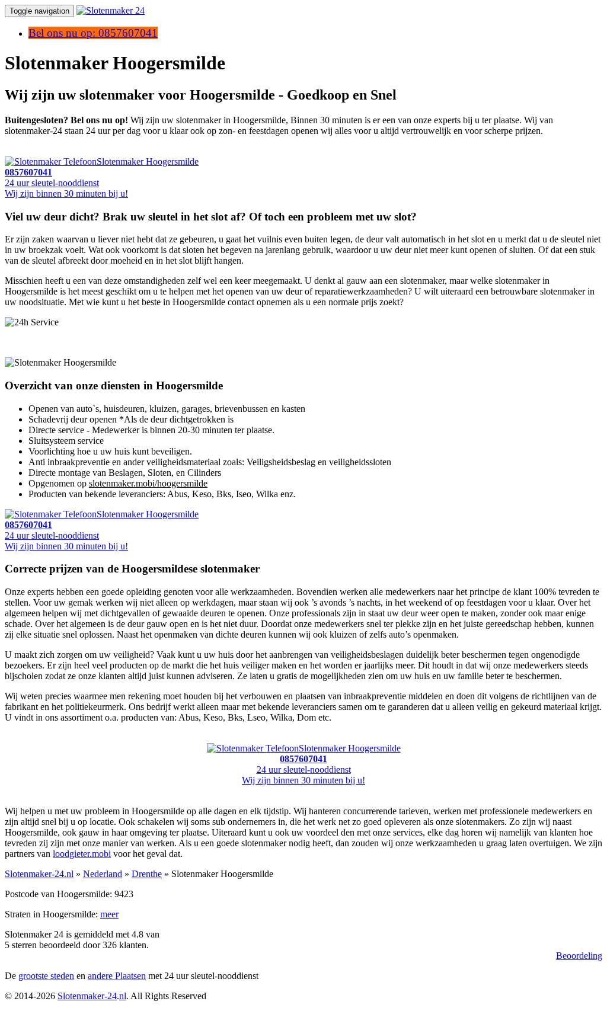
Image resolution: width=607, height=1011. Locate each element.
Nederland (102, 874)
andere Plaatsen (117, 976)
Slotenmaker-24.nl (39, 874)
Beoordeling (579, 956)
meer (109, 914)
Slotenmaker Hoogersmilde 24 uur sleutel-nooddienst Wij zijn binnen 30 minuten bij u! (321, 764)
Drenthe (147, 874)
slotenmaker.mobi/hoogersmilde (148, 483)
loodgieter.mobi (82, 854)
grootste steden (46, 976)
